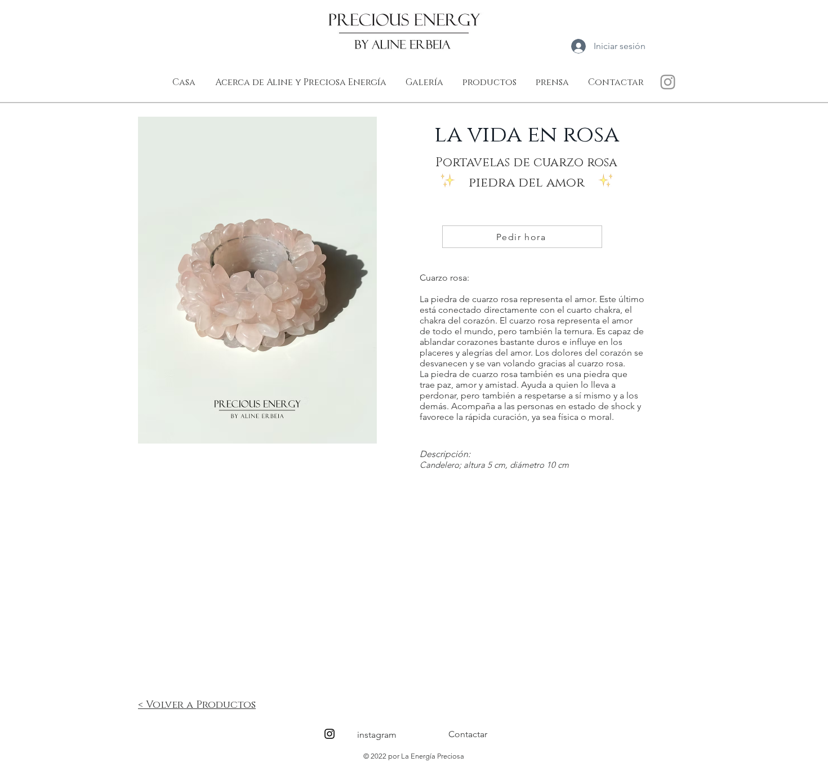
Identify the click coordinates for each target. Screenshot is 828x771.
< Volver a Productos (197, 705)
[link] (671, 45)
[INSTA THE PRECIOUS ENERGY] (668, 82)
